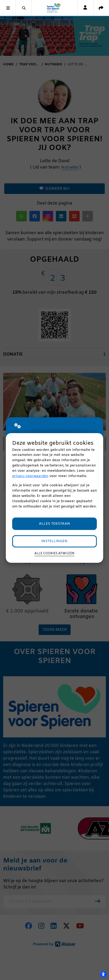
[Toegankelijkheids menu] (103, 974)
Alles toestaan (54, 523)
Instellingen (54, 541)
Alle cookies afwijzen (54, 553)
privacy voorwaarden (30, 476)
